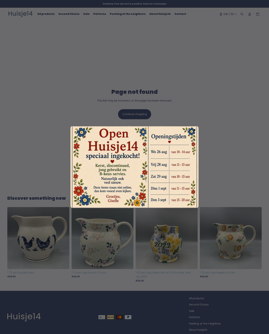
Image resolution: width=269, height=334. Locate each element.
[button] (194, 130)
